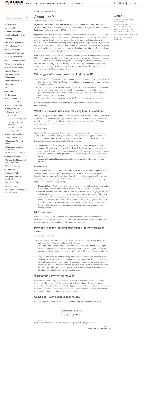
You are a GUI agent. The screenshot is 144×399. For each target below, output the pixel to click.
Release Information (47, 3)
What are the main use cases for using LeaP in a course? (125, 25)
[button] (114, 3)
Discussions (61, 3)
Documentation (31, 3)
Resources (79, 3)
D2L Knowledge (41, 20)
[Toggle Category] (4, 24)
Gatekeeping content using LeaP (125, 34)
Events (71, 3)
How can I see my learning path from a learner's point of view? (125, 30)
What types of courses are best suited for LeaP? (125, 20)
